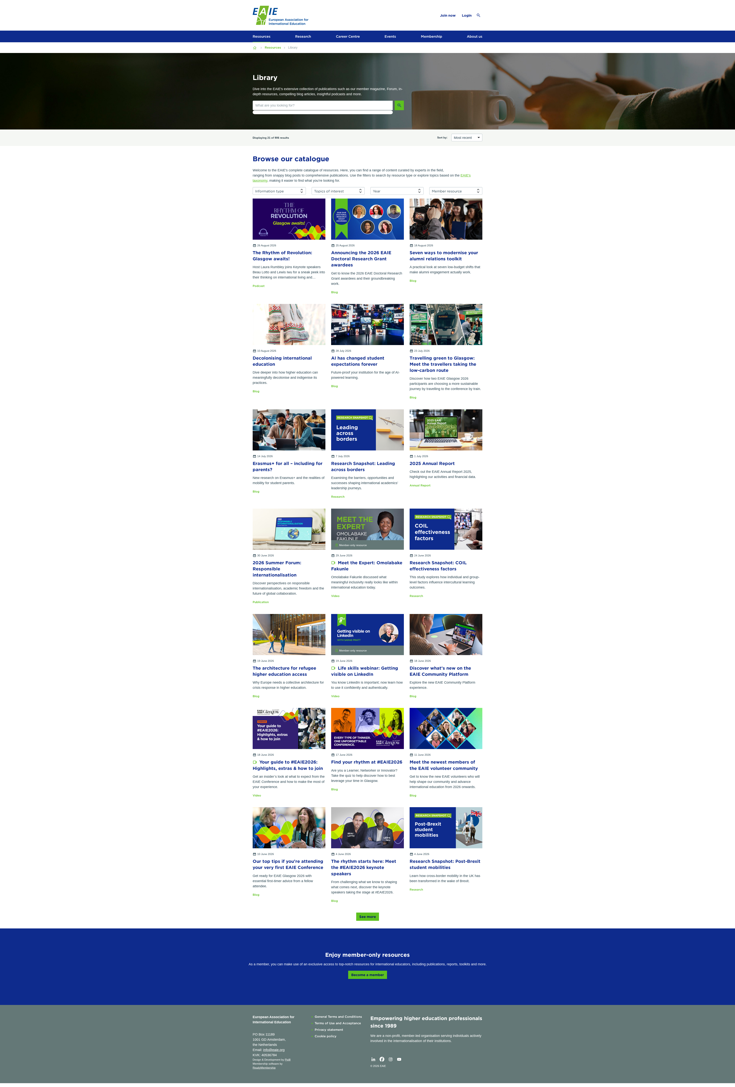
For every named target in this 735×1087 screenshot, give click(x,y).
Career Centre (348, 36)
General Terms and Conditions (338, 1017)
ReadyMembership (264, 1067)
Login (467, 15)
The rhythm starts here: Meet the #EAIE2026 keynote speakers (363, 867)
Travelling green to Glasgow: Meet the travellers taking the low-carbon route (443, 364)
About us (474, 36)
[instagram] (390, 1059)
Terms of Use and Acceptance (338, 1023)
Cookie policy (325, 1036)
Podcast (259, 286)
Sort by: (442, 137)
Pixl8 (288, 1059)
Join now (448, 15)
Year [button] (376, 191)
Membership (431, 36)
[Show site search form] (478, 15)
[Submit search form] (399, 105)
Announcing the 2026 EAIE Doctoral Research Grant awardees (361, 259)
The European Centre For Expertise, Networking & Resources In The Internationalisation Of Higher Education (255, 47)
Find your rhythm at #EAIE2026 (366, 762)
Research (303, 36)
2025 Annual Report (432, 463)
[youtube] (399, 1059)
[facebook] (382, 1059)
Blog (334, 292)
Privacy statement (329, 1030)
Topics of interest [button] (329, 191)
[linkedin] (373, 1059)
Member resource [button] (447, 191)
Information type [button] (269, 191)
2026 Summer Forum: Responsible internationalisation (277, 569)
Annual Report (420, 485)
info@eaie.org (274, 1050)
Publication (261, 602)
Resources (261, 36)
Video (335, 596)
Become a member (367, 975)
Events (390, 36)
